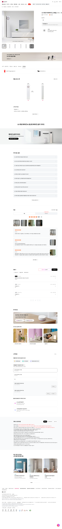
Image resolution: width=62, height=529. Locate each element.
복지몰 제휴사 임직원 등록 (51, 488)
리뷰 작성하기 (53, 209)
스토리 (19, 4)
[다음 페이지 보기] (37, 300)
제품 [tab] (24, 213)
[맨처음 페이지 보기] (31, 300)
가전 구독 (7, 4)
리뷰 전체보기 (35, 259)
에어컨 (13, 6)
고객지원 (11, 4)
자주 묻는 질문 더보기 (35, 200)
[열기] (24, 365)
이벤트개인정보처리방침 (23, 488)
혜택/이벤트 (15, 4)
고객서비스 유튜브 (4, 507)
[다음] (57, 469)
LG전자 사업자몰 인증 (58, 488)
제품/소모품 (4, 4)
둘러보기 (21, 320)
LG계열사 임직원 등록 (44, 488)
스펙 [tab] (2, 66)
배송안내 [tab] (45, 421)
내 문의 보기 (16, 272)
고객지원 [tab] (23, 66)
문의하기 (54, 269)
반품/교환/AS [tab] (50, 421)
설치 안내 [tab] (55, 421)
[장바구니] (57, 2)
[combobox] (35, 379)
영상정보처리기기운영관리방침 (30, 488)
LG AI (25, 4)
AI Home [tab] (19, 66)
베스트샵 (22, 4)
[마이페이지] (55, 2)
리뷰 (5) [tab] (11, 66)
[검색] (53, 2)
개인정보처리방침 (17, 488)
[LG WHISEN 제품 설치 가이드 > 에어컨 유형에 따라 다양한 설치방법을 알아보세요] (31, 136)
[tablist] (35, 213)
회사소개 (60, 1)
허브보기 (31, 320)
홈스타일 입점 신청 (4, 489)
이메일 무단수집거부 (11, 488)
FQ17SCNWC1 (17, 6)
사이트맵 (3, 488)
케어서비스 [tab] (46, 213)
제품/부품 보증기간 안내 (35, 361)
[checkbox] (13, 272)
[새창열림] (34, 4)
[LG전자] (4, 2)
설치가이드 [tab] (6, 66)
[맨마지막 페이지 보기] (40, 300)
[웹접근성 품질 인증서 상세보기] (30, 510)
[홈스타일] (29, 4)
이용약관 (6, 488)
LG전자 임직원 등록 (38, 488)
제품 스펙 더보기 (35, 114)
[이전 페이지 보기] (33, 300)
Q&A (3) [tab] (15, 66)
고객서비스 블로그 (9, 507)
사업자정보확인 (19, 502)
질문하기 (45, 269)
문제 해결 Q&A (18, 361)
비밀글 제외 (21, 272)
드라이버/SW (26, 361)
